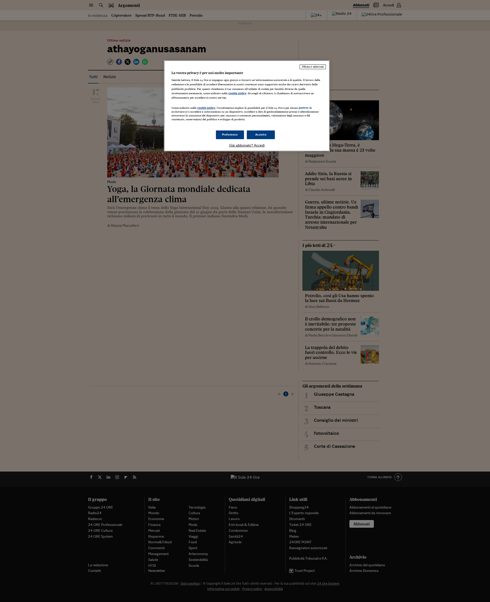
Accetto (261, 134)
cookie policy (237, 93)
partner (304, 107)
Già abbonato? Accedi (247, 145)
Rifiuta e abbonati (313, 66)
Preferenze (230, 134)
